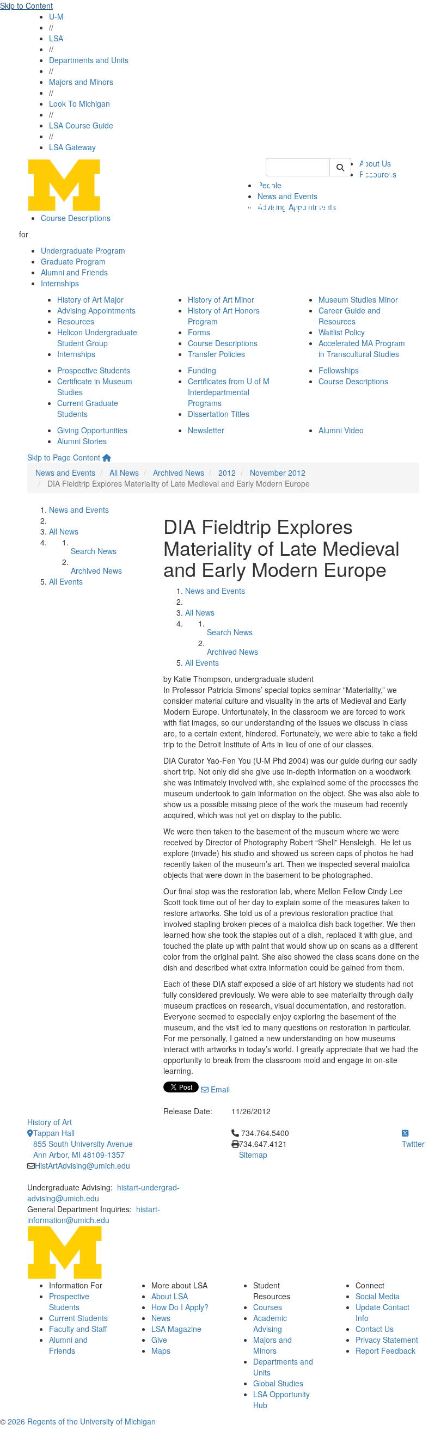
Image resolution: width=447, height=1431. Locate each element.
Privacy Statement (387, 1339)
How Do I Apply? (180, 1306)
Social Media (378, 1296)
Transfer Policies (216, 353)
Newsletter (206, 430)
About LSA (169, 1296)
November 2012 (277, 472)
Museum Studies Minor (358, 299)
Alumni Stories (82, 440)
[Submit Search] (340, 167)
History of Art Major (90, 299)
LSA (56, 38)
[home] (106, 457)
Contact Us (375, 1328)
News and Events (65, 472)
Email (219, 1089)
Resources (75, 321)
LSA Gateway (72, 147)
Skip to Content (26, 5)
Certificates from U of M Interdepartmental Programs (229, 392)
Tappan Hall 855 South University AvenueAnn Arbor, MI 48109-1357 (83, 1143)
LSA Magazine (176, 1328)
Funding (202, 370)
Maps (160, 1350)
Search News (94, 550)
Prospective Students (93, 370)
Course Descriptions (76, 217)
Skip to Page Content (63, 457)
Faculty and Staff (78, 1328)
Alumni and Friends (74, 272)
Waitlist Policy (342, 332)
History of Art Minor (221, 299)
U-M (56, 16)
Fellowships (339, 370)
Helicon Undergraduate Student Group (97, 337)
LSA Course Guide (81, 125)
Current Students (78, 1317)
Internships (60, 283)
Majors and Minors (81, 81)
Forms (199, 332)
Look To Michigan (79, 103)
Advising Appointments (96, 310)
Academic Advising (270, 1323)
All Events (66, 581)
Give (159, 1339)
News (160, 1317)
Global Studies (278, 1383)
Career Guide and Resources (350, 316)
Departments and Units (88, 59)
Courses (267, 1306)
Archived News (178, 472)
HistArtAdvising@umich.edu (82, 1165)
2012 (227, 472)
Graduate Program (73, 261)
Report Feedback (385, 1350)
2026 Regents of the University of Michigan (82, 1421)
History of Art (49, 1121)
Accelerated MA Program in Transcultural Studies (362, 348)
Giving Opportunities (92, 430)
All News (124, 472)
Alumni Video (341, 430)
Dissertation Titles (218, 413)
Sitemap (253, 1154)
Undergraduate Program (83, 250)
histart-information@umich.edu (93, 1214)
